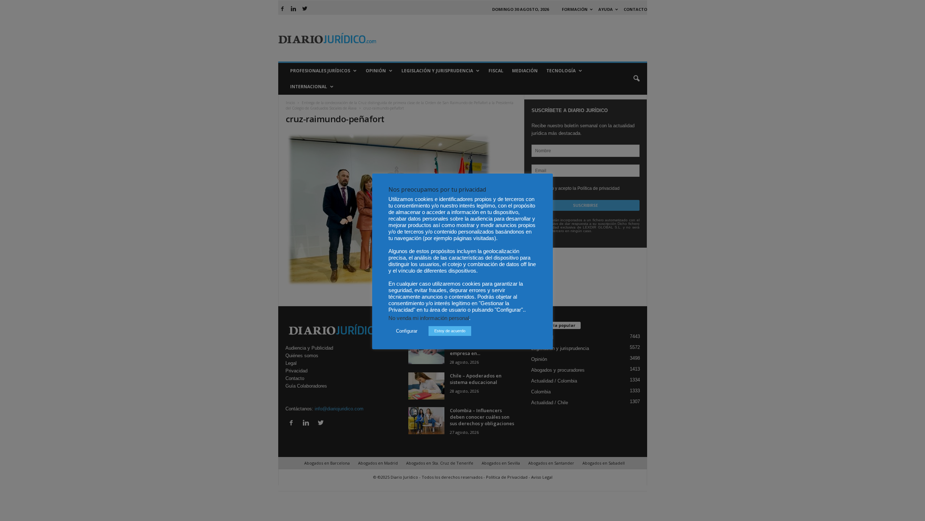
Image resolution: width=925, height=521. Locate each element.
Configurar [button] (406, 331)
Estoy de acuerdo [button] (449, 331)
